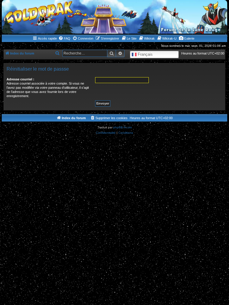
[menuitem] (64, 38)
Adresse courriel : (20, 79)
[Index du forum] (114, 17)
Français (145, 54)
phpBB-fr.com (122, 127)
